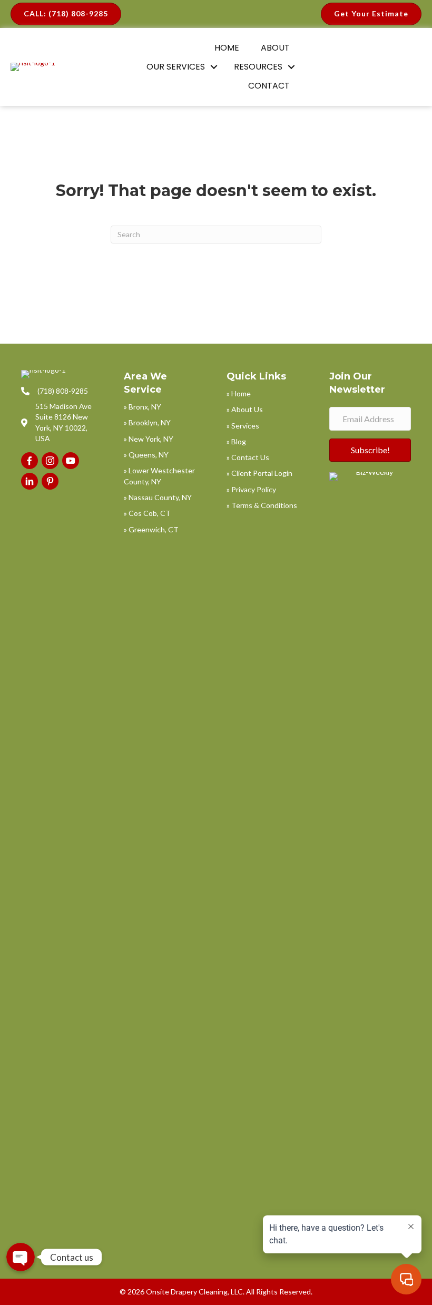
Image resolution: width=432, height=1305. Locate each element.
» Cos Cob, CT (147, 513)
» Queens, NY (146, 454)
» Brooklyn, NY (147, 422)
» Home (239, 393)
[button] (214, 66)
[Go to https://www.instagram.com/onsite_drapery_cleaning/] (50, 460)
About (275, 48)
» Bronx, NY (142, 406)
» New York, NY (148, 438)
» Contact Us (248, 457)
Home (226, 48)
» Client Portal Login (259, 473)
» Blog (236, 441)
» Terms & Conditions (262, 505)
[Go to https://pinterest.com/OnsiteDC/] (50, 481)
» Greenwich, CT (151, 529)
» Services (243, 425)
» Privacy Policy (251, 489)
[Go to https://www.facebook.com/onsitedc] (29, 460)
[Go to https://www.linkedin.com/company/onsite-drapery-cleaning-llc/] (29, 481)
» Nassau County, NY (158, 497)
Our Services (175, 67)
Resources (258, 67)
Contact (269, 86)
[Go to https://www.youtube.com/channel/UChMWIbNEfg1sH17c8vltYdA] (70, 460)
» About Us (245, 409)
